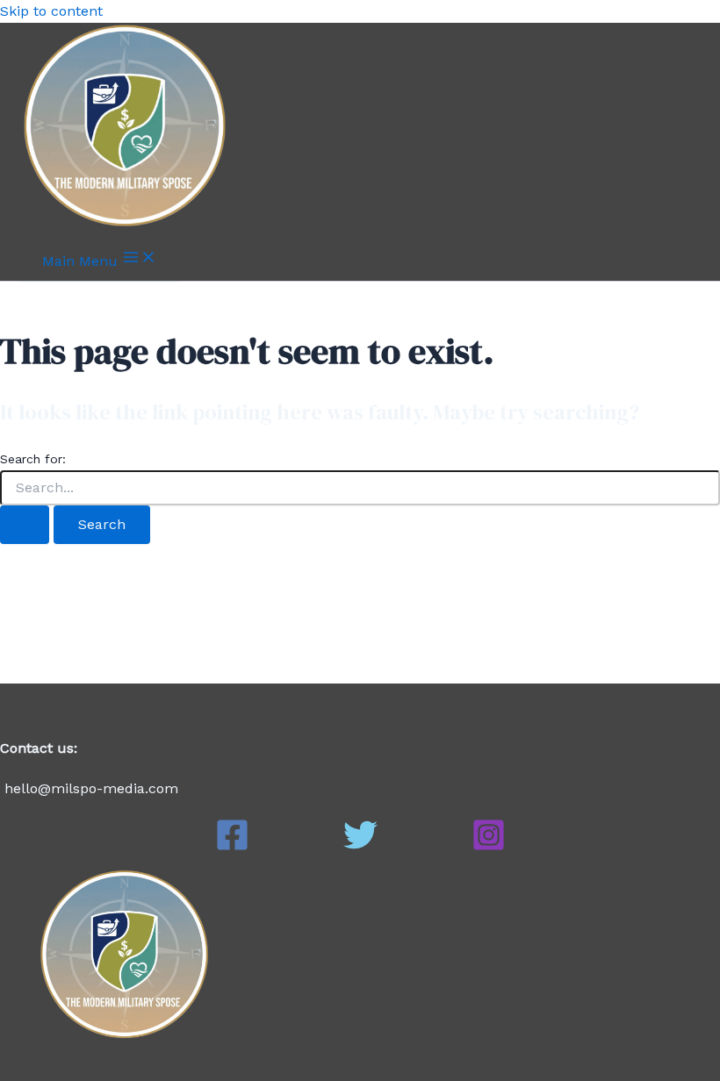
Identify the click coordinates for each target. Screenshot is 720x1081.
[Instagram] (489, 847)
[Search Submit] (24, 524)
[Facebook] (232, 847)
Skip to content (51, 11)
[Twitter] (360, 847)
